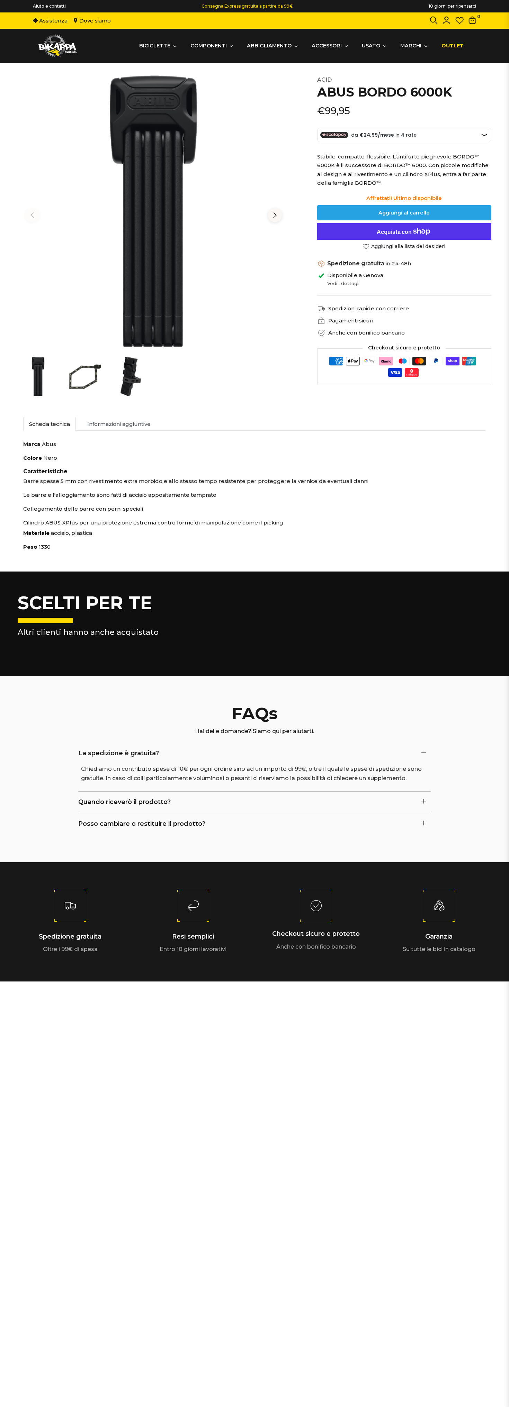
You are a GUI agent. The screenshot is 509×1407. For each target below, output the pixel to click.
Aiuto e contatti (49, 6)
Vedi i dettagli (343, 283)
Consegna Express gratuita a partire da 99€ (247, 6)
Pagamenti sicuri (350, 320)
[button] (433, 22)
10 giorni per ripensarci (452, 6)
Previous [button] (32, 215)
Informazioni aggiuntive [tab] (119, 424)
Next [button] (275, 215)
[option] (153, 211)
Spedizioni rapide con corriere (368, 308)
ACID (324, 79)
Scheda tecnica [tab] (49, 424)
